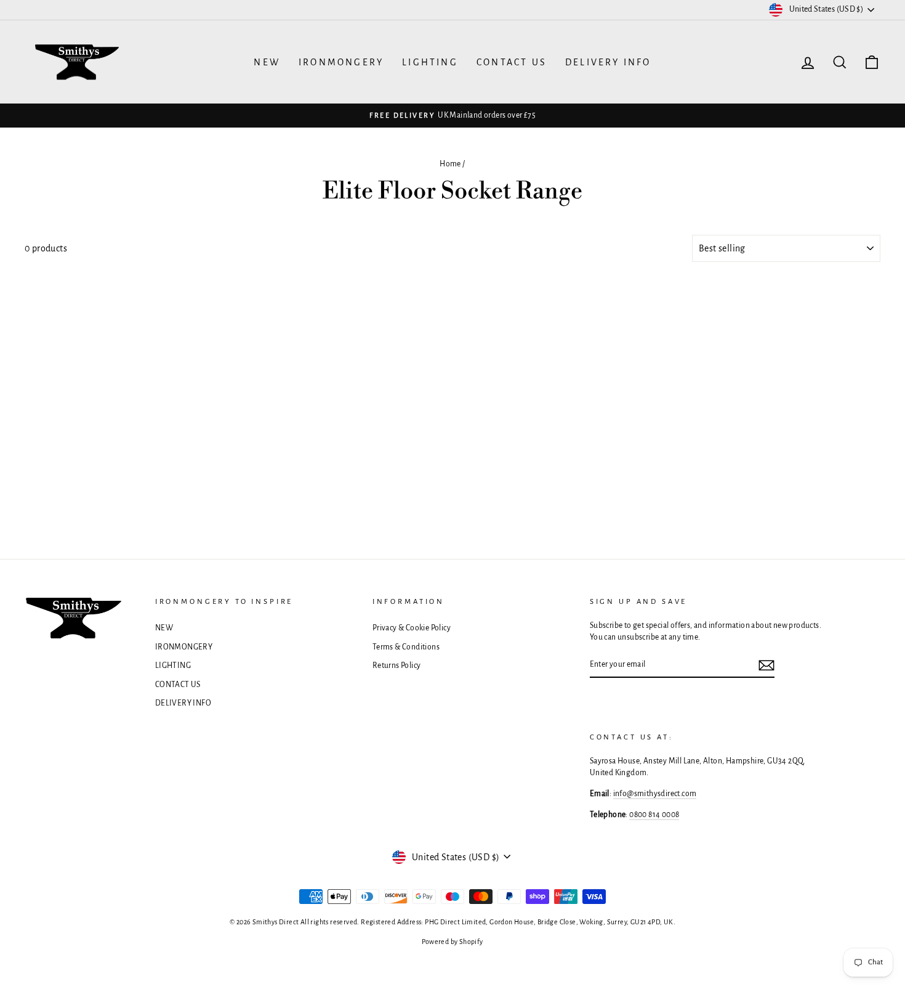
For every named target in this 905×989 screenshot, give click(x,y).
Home (450, 164)
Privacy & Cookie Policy (411, 628)
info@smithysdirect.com (655, 793)
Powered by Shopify (452, 941)
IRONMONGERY (341, 62)
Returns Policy (396, 665)
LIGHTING (430, 62)
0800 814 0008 (654, 814)
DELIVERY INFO (608, 62)
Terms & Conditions (406, 647)
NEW (267, 62)
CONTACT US (512, 62)
